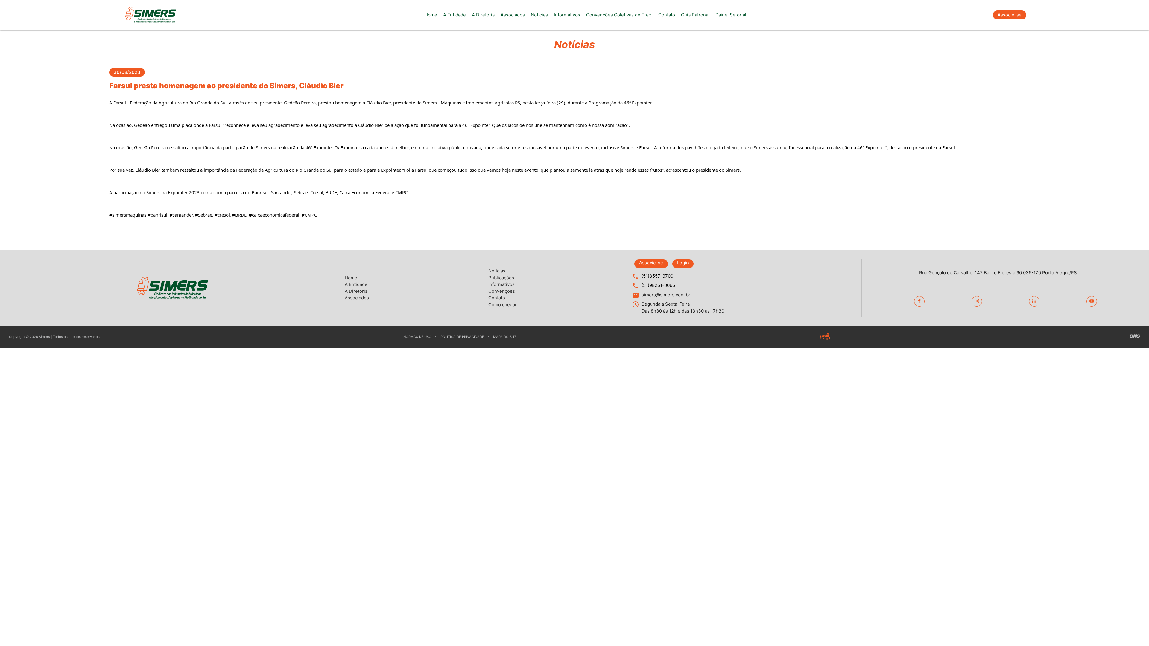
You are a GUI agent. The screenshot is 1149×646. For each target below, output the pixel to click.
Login (683, 263)
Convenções (501, 291)
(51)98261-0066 (658, 285)
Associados (513, 15)
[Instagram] (977, 301)
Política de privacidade (462, 337)
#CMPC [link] (309, 215)
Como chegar (502, 304)
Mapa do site (505, 337)
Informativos (567, 15)
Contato (666, 15)
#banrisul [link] (157, 215)
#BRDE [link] (239, 215)
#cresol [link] (222, 215)
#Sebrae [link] (203, 215)
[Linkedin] (1034, 301)
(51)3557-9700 (657, 276)
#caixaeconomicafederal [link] (274, 215)
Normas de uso (417, 337)
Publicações (501, 278)
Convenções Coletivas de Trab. (619, 15)
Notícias (539, 15)
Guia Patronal (695, 15)
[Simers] (150, 15)
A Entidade (454, 15)
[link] (170, 103)
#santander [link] (181, 215)
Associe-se (1010, 15)
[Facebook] (919, 301)
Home (431, 15)
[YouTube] (1091, 301)
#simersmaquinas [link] (127, 215)
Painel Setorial (730, 15)
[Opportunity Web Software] (1135, 337)
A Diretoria (483, 15)
